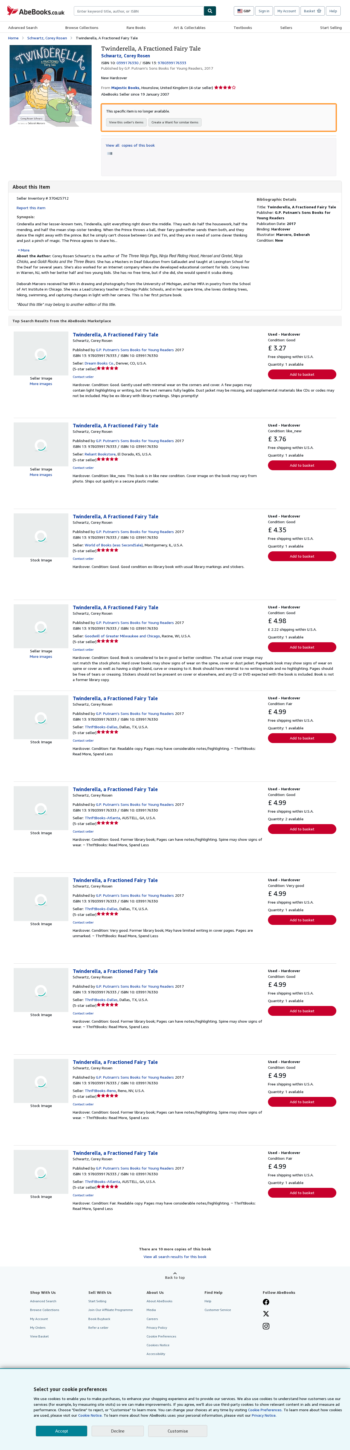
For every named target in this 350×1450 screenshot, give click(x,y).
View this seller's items (126, 122)
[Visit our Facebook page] (266, 1302)
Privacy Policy (157, 1327)
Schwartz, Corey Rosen (47, 37)
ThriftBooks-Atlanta (102, 817)
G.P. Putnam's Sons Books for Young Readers (135, 349)
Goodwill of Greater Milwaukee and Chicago (122, 636)
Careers (152, 1319)
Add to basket (302, 374)
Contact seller (83, 377)
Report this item (31, 207)
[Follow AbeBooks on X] (266, 1314)
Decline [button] (117, 1431)
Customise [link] (178, 1430)
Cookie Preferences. (265, 1409)
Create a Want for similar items (175, 122)
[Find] (210, 11)
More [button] (25, 250)
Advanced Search (22, 27)
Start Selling (331, 27)
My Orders (38, 1327)
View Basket (39, 1336)
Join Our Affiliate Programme (110, 1310)
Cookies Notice (158, 1345)
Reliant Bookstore (100, 454)
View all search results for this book (175, 1256)
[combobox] (139, 11)
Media (151, 1310)
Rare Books (136, 27)
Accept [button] (61, 1431)
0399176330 (127, 62)
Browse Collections (81, 27)
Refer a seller (98, 1327)
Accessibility (156, 1354)
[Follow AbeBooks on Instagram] (266, 1327)
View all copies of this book (130, 145)
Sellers (286, 27)
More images (41, 383)
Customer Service (218, 1310)
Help (333, 11)
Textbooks (243, 27)
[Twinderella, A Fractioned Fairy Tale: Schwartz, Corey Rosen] (51, 47)
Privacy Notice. (264, 1415)
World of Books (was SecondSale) (114, 545)
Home (13, 37)
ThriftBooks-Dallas (101, 726)
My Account (287, 11)
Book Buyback (99, 1319)
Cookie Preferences (161, 1336)
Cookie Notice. (90, 1415)
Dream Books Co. (99, 363)
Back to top (175, 1277)
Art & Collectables (190, 27)
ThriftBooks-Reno (100, 1090)
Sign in (264, 11)
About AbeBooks (160, 1301)
